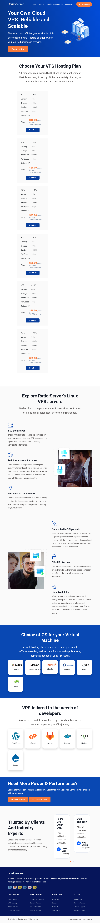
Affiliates (55, 906)
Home (34, 4)
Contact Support (79, 906)
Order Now (32, 130)
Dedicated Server (41, 799)
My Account (78, 899)
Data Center (56, 910)
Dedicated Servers (54, 4)
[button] (70, 861)
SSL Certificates (35, 906)
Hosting (41, 4)
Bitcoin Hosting (35, 910)
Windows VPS (13, 906)
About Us (55, 899)
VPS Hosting (12, 903)
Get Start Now (18, 49)
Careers (54, 903)
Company (68, 4)
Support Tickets (79, 903)
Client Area (85, 4)
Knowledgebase (79, 910)
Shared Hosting (13, 899)
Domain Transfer (36, 903)
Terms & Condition (74, 919)
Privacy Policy (87, 919)
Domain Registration (37, 899)
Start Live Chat (19, 799)
